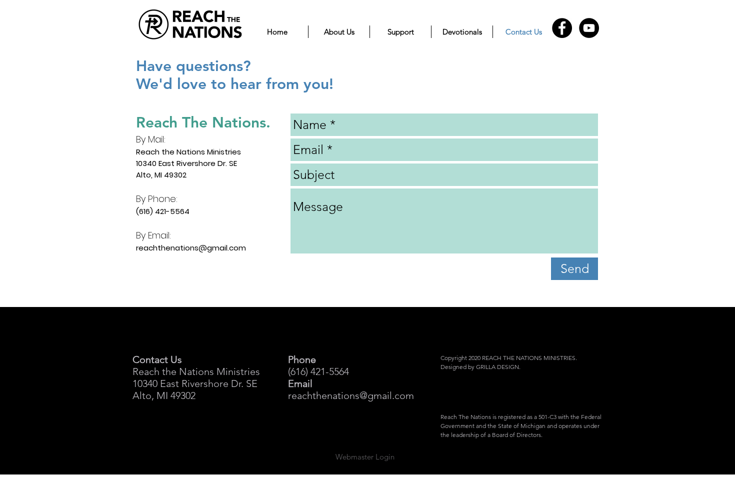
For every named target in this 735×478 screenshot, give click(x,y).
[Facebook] (562, 28)
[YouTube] (589, 28)
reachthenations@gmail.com (191, 247)
